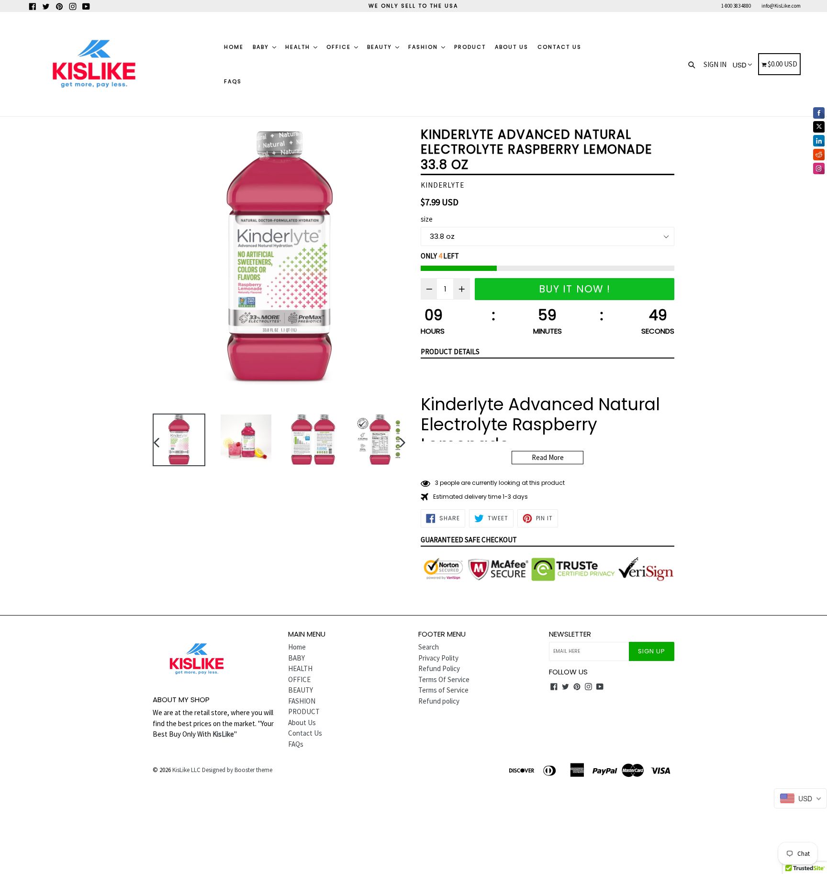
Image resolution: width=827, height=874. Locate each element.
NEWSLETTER (570, 634)
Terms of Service (443, 690)
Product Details (450, 351)
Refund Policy (439, 668)
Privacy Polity (438, 657)
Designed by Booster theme (237, 770)
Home (234, 47)
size (427, 219)
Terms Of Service (443, 679)
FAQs (233, 81)
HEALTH (299, 47)
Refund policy (438, 701)
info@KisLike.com (781, 5)
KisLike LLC (186, 770)
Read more (548, 457)
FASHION (424, 47)
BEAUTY (380, 47)
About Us (511, 47)
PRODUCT (470, 47)
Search (428, 646)
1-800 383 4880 (736, 5)
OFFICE (339, 47)
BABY (262, 47)
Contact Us (559, 47)
